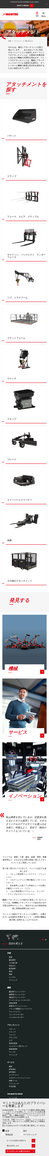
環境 (10, 971)
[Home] (10, 14)
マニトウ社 (13, 1098)
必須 (7, 1131)
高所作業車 (13, 1003)
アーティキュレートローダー (20, 1000)
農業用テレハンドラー (17, 994)
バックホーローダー (16, 1017)
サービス (10, 1062)
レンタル (12, 977)
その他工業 (13, 963)
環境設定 (9, 1135)
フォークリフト (15, 1012)
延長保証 (12, 1069)
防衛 (10, 974)
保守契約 (12, 1072)
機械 (9, 988)
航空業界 (12, 969)
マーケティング (30, 1135)
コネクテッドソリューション (20, 1078)
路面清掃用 (13, 1049)
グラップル (13, 1038)
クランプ (12, 1032)
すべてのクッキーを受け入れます (18, 1151)
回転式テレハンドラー (17, 997)
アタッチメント (13, 1025)
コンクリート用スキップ (18, 1046)
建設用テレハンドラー (17, 992)
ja (43, 939)
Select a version (23, 5)
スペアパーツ (14, 1075)
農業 (10, 957)
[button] (43, 14)
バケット (12, 1029)
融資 (10, 1066)
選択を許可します (13, 1146)
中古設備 (12, 1086)
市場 (9, 953)
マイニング (13, 980)
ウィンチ (12, 1052)
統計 (25, 1131)
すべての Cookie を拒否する (16, 1140)
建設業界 (12, 960)
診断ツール (13, 1081)
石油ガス (12, 966)
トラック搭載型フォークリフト (20, 1009)
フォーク (12, 1035)
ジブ (10, 1040)
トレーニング (14, 1083)
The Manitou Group (15, 1094)
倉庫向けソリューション (18, 1006)
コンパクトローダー (16, 1014)
